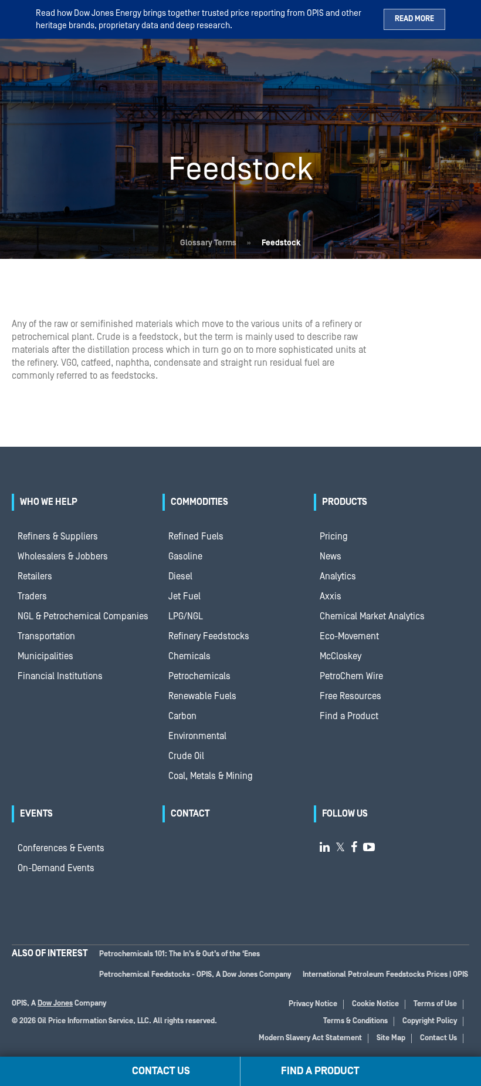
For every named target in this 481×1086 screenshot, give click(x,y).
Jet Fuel (184, 596)
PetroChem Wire (351, 676)
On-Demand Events (56, 868)
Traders (32, 596)
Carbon (182, 716)
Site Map (391, 1038)
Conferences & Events (61, 848)
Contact (190, 813)
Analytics (338, 576)
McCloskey (340, 656)
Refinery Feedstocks (208, 636)
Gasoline (185, 556)
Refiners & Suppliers (58, 536)
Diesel (180, 576)
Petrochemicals (199, 676)
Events (36, 813)
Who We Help (48, 502)
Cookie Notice (375, 1004)
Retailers (35, 576)
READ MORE (414, 19)
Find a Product (349, 716)
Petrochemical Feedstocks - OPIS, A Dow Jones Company (195, 974)
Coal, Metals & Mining (210, 776)
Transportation (46, 636)
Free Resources (350, 696)
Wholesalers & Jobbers (63, 556)
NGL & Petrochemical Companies (83, 616)
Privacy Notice (313, 1004)
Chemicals (189, 656)
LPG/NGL (185, 616)
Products (344, 502)
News (330, 556)
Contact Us (438, 1038)
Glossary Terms (208, 243)
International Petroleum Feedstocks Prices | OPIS (385, 974)
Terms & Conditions (355, 1021)
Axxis (330, 596)
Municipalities (45, 656)
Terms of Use (435, 1004)
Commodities (199, 502)
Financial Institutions (60, 676)
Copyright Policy (429, 1021)
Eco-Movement (349, 636)
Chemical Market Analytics (372, 616)
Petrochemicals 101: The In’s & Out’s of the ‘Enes (179, 954)
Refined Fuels (195, 536)
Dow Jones (55, 1003)
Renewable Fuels (202, 696)
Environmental (197, 736)
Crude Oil (186, 756)
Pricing (334, 536)
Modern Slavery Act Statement (310, 1038)
